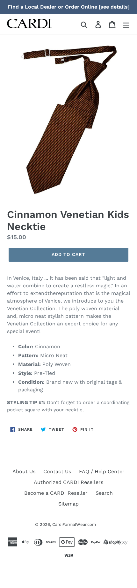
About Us (23, 471)
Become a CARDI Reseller (56, 493)
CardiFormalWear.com (74, 524)
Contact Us (57, 471)
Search (104, 493)
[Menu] (126, 24)
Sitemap (68, 504)
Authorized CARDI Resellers (68, 482)
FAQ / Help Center (102, 471)
